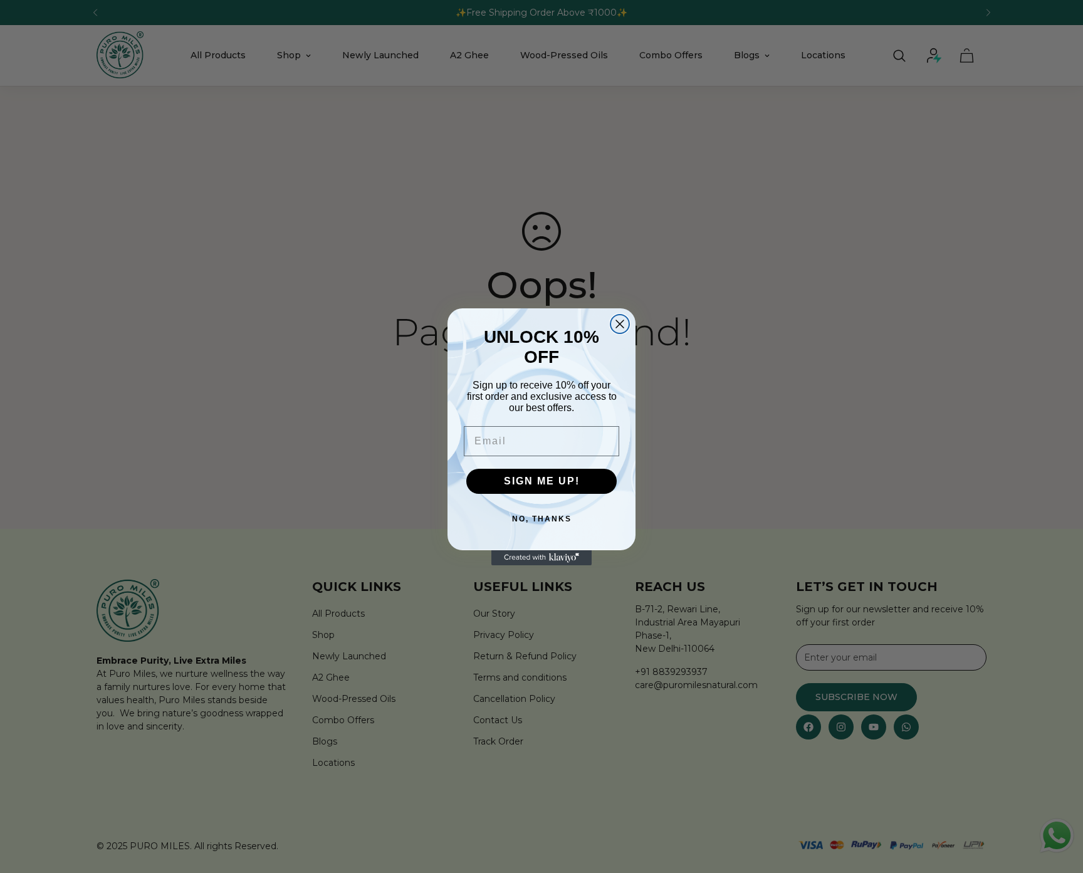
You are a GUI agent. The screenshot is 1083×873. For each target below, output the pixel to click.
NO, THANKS (542, 519)
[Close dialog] (619, 324)
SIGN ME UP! (542, 481)
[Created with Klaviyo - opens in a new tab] (541, 557)
